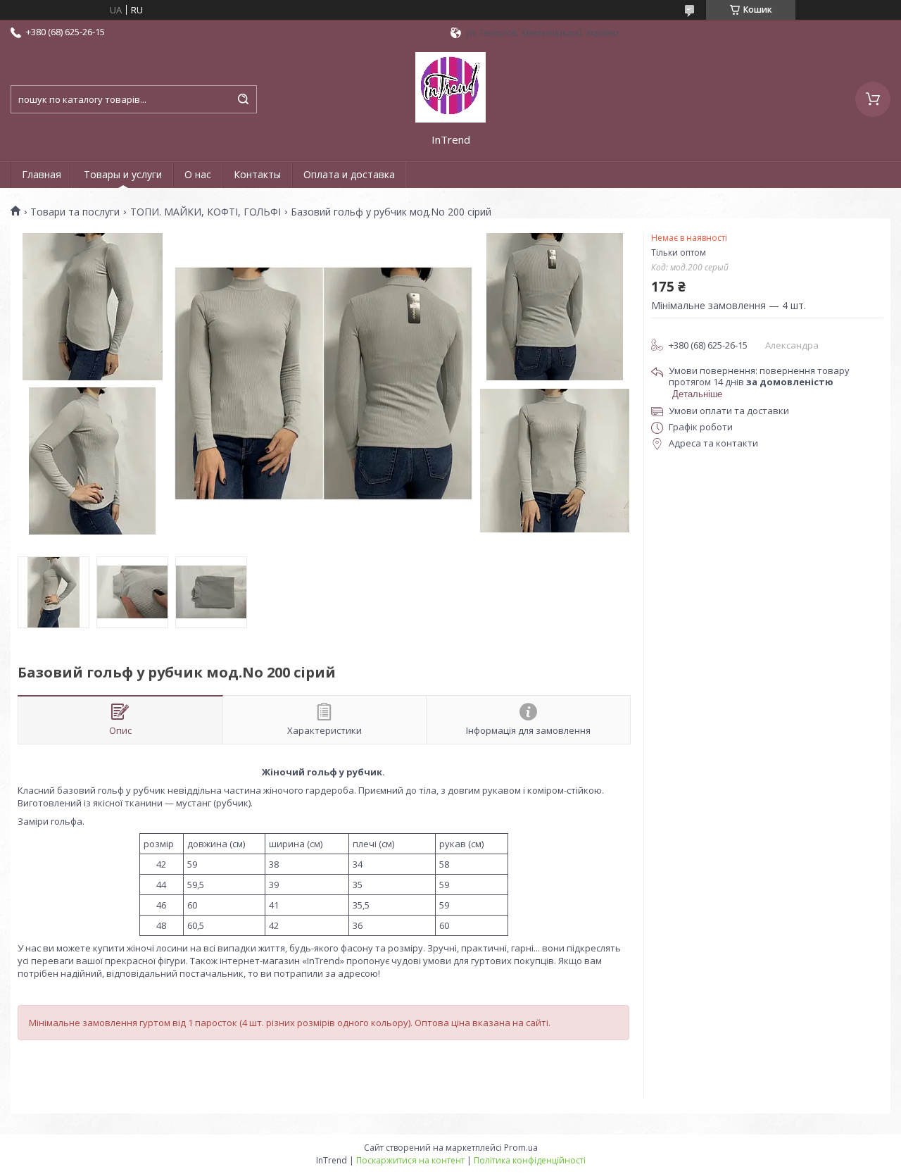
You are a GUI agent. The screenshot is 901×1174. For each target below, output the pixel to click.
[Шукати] (243, 99)
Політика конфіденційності (530, 1160)
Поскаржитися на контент (410, 1160)
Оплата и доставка (349, 174)
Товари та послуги (75, 212)
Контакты (257, 174)
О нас (197, 174)
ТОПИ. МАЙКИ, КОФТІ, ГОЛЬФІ (205, 212)
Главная (41, 174)
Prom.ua (521, 1148)
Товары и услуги (123, 174)
